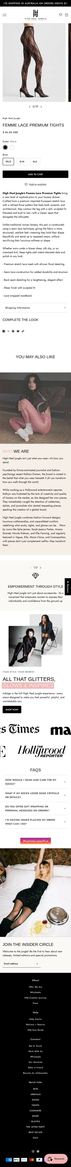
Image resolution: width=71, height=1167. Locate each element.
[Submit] (37, 964)
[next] (41, 106)
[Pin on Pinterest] (13, 331)
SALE (35, 1137)
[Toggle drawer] (4, 15)
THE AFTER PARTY (35, 1126)
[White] (12, 147)
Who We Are (35, 986)
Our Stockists (35, 1062)
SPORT (35, 1116)
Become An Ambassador (35, 1073)
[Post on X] (8, 331)
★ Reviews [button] (68, 587)
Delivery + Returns (35, 1024)
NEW (35, 1088)
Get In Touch (35, 1045)
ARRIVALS (36, 1094)
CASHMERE (35, 1110)
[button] (23, 331)
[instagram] (33, 1151)
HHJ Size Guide (36, 1029)
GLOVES (35, 1121)
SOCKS (35, 1099)
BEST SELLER (35, 1132)
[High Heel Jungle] (35, 15)
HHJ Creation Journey (36, 997)
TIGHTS (35, 1105)
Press (35, 1003)
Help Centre (35, 1019)
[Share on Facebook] (4, 331)
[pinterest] (38, 1151)
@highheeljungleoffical (35, 841)
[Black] (5, 147)
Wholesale (35, 992)
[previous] (30, 106)
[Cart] (66, 15)
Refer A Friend (35, 1067)
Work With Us (35, 1051)
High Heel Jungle (11, 118)
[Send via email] (18, 331)
